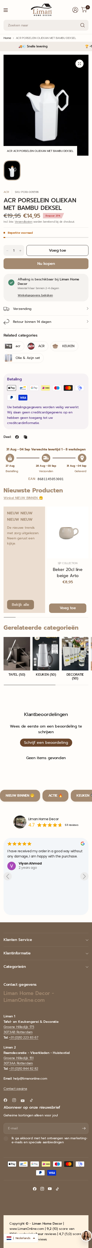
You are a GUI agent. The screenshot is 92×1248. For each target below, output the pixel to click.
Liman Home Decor (43, 819)
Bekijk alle (20, 604)
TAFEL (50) (16, 675)
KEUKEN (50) (46, 675)
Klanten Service (18, 940)
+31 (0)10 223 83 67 (23, 1037)
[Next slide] (84, 876)
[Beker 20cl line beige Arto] (67, 532)
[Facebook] (7, 1100)
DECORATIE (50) (75, 677)
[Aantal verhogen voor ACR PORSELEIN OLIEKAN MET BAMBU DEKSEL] (20, 250)
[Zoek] (82, 25)
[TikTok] (33, 1100)
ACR (6, 192)
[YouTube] (24, 1100)
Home (7, 38)
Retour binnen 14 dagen (32, 321)
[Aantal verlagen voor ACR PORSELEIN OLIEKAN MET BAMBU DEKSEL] (7, 250)
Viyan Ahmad (30, 863)
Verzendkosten (23, 222)
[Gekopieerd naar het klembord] (25, 437)
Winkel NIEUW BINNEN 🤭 (23, 497)
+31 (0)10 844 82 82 (23, 1068)
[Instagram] (16, 1100)
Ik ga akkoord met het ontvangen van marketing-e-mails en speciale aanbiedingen (49, 1140)
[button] (21, 1238)
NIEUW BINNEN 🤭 (20, 795)
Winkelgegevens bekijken (35, 295)
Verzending (22, 308)
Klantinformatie (17, 953)
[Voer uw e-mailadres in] (83, 1128)
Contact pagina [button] (15, 1088)
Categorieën (15, 966)
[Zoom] (79, 63)
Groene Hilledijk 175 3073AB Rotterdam (19, 1029)
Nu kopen (46, 263)
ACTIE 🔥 (55, 795)
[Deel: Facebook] (17, 437)
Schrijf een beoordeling (46, 742)
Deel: (7, 437)
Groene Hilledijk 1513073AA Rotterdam (18, 1061)
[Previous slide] (8, 876)
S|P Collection (68, 563)
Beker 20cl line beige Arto (67, 572)
